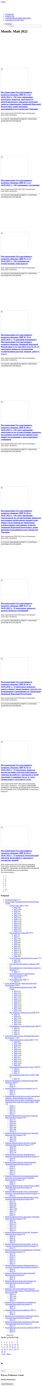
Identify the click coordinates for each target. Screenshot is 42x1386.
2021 (15, 921)
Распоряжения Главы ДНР (19, 933)
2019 (15, 917)
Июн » (9, 1354)
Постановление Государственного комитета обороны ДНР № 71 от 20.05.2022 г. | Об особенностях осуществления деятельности (16, 260)
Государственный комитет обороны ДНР (24, 964)
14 (15, 1344)
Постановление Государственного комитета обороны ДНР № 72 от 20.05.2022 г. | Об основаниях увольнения (20, 182)
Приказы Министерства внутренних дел (20, 1088)
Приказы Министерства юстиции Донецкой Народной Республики (21, 1117)
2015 (15, 909)
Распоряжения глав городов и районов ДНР (21, 1328)
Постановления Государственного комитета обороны (22, 975)
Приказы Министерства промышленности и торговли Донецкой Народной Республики (21, 1266)
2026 (15, 931)
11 (7, 1344)
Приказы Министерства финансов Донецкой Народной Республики (21, 1134)
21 (15, 1347)
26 (10, 1349)
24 (5, 1349)
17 (5, 1347)
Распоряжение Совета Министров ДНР (23, 1026)
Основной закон (11, 900)
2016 (15, 911)
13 (12, 1344)
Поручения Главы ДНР (17, 979)
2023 (15, 925)
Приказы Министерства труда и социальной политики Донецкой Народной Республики (21, 1192)
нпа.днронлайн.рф (32, 1358)
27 (12, 1349)
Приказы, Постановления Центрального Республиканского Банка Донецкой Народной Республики (22, 1291)
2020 (15, 919)
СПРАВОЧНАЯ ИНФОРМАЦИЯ (17, 18)
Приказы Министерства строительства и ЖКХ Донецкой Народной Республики (22, 1187)
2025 (15, 929)
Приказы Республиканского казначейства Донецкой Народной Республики (20, 1303)
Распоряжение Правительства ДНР (22, 1012)
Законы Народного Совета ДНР (21, 1040)
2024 (15, 927)
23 (2, 1349)
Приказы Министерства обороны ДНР (19, 1310)
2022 (15, 923)
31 (5, 1352)
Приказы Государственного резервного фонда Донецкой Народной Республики (22, 1317)
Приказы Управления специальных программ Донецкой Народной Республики (22, 1323)
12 (10, 1344)
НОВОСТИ (9, 16)
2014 (15, 907)
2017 (15, 913)
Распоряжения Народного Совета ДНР (23, 1067)
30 (2, 1352)
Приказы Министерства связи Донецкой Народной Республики (20, 1274)
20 (12, 1347)
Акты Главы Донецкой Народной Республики (22, 902)
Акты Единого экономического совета (23, 958)
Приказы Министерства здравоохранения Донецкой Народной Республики (20, 1163)
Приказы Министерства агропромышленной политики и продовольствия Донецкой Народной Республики (21, 1178)
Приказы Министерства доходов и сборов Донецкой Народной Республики (20, 1144)
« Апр (3, 1354)
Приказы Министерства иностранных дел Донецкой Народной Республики (20, 1282)
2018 (15, 915)
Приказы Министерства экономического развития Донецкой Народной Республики (21, 1155)
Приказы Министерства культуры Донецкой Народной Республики (21, 1233)
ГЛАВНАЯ (9, 14)
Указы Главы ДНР (16, 906)
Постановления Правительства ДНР (22, 987)
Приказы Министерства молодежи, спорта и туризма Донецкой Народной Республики (21, 1245)
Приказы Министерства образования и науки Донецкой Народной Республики (22, 1198)
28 (15, 1349)
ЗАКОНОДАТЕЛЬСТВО (14, 20)
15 (6, 889)
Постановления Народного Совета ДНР (24, 1075)
